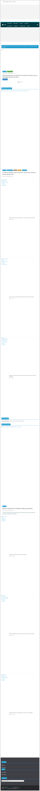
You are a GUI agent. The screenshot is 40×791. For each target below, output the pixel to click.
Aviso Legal (3, 767)
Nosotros (3, 765)
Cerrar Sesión (3, 774)
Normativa (16, 25)
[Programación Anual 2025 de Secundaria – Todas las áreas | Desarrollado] (4, 218)
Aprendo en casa (10, 71)
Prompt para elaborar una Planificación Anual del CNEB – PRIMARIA (21, 712)
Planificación (22, 25)
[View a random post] (37, 24)
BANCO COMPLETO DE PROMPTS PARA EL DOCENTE (17, 508)
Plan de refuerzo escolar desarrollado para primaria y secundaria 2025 (21, 296)
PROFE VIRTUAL (5, 73)
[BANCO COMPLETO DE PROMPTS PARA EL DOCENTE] (20, 465)
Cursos (28, 25)
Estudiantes (9, 25)
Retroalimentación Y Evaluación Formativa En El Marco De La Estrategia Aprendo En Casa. (19, 76)
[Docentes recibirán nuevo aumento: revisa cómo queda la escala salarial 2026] (20, 129)
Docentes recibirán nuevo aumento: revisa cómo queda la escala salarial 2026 (19, 173)
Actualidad (9, 23)
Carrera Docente (9, 170)
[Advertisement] (20, 12)
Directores (15, 23)
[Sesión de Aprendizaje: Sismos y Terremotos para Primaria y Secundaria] (4, 634)
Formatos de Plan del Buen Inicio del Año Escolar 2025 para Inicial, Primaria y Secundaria (22, 376)
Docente (21, 23)
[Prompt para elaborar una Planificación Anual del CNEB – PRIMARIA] (4, 713)
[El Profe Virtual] (2, 24)
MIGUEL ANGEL (11, 176)
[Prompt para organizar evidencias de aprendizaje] (4, 555)
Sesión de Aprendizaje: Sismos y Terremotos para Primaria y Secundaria (21, 633)
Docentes (26, 23)
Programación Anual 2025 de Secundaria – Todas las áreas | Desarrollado (22, 217)
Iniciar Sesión (3, 772)
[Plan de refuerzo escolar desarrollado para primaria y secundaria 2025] (4, 297)
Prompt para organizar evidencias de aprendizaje (17, 554)
